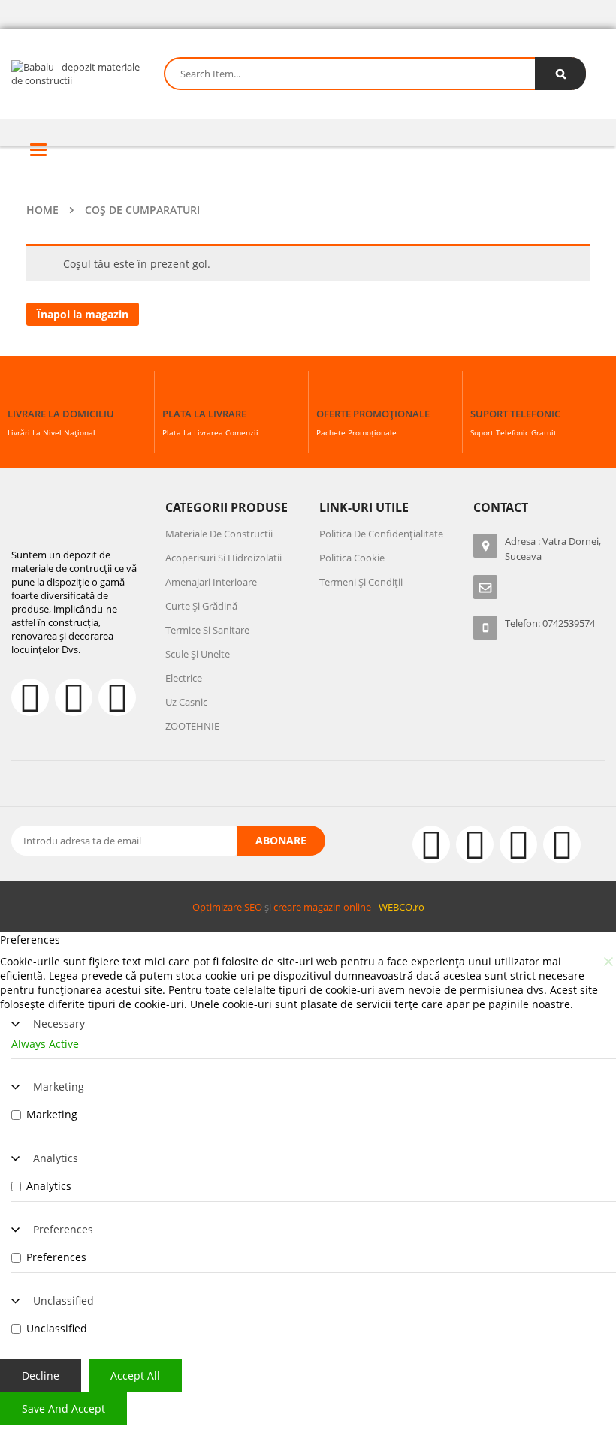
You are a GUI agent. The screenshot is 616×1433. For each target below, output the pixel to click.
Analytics (55, 1158)
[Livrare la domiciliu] (21, 391)
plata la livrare (204, 413)
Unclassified (63, 1300)
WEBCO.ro (401, 907)
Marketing (58, 1086)
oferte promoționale (373, 413)
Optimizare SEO (227, 907)
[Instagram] (475, 844)
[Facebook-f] (30, 697)
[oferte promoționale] (329, 391)
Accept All (135, 1375)
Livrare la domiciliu (61, 413)
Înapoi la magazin (82, 314)
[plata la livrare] (175, 391)
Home (42, 210)
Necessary (59, 1023)
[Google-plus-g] (518, 844)
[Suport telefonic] (483, 391)
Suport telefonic (515, 413)
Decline (40, 1375)
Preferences (63, 1229)
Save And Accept (63, 1408)
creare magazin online (322, 907)
